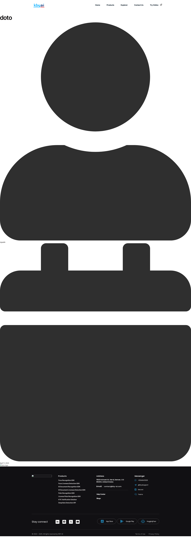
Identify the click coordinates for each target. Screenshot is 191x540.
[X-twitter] (71, 522)
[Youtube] (78, 522)
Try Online (154, 5)
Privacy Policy (154, 534)
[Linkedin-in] (57, 522)
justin (3, 242)
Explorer (124, 5)
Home (97, 5)
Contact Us (138, 5)
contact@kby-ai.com (112, 486)
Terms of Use (140, 534)
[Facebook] (64, 522)
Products (110, 5)
